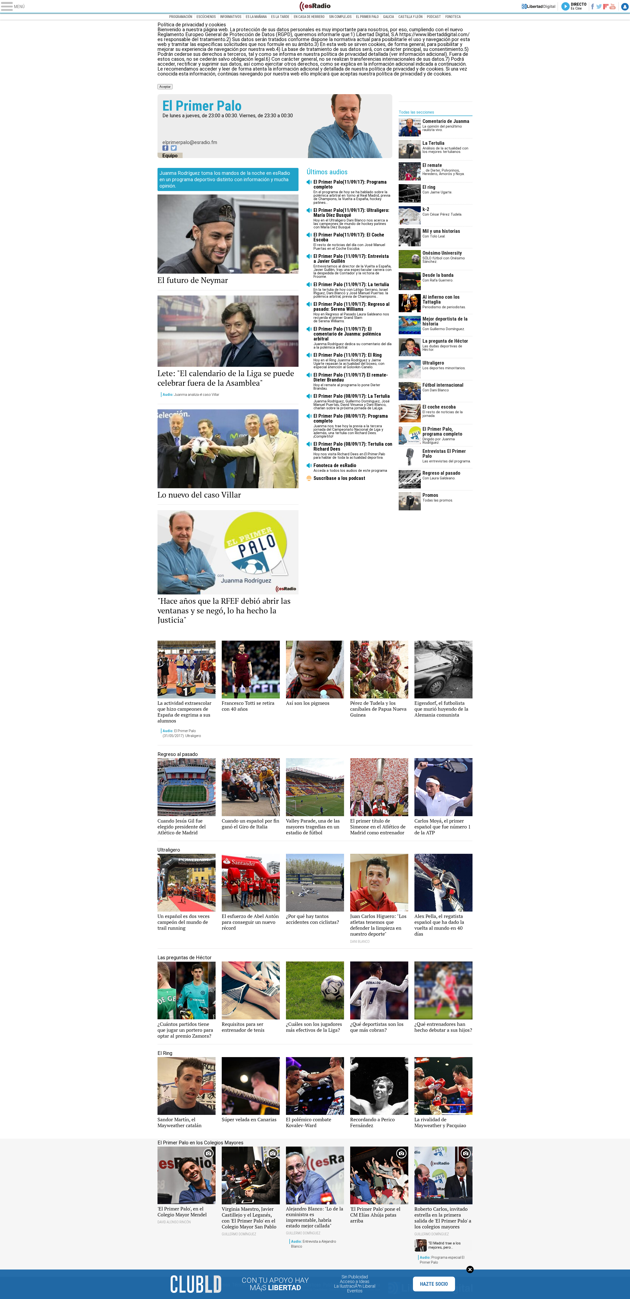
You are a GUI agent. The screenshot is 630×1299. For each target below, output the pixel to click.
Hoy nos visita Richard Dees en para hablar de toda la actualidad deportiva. (353, 450)
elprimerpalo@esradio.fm (189, 142)
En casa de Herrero (309, 17)
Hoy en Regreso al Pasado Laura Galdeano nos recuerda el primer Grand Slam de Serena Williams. (352, 312)
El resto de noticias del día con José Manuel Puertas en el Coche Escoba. (349, 241)
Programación (180, 17)
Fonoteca (453, 17)
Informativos (230, 17)
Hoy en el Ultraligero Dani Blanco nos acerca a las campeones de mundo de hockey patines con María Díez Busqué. (351, 218)
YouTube (612, 6)
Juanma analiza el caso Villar (191, 395)
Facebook (592, 6)
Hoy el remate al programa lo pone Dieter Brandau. (351, 381)
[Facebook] (165, 148)
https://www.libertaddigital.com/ (434, 34)
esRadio (315, 6)
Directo (578, 6)
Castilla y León (410, 17)
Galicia (388, 17)
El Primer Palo (367, 17)
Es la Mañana (256, 17)
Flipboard (606, 6)
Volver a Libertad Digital (538, 6)
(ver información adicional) (418, 54)
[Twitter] (174, 148)
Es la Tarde (280, 17)
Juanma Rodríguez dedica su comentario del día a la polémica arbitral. (353, 337)
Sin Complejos (340, 17)
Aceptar (165, 87)
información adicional (391, 64)
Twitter (599, 6)
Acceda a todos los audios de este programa (350, 467)
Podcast (434, 17)
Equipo (170, 156)
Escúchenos (206, 17)
